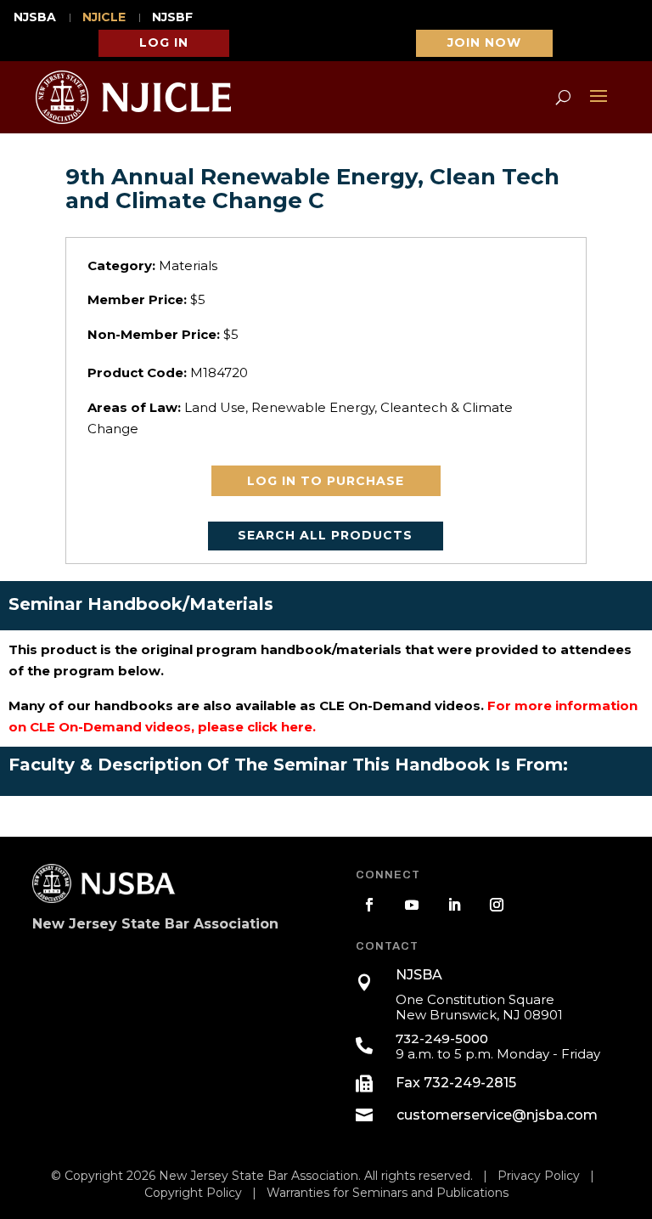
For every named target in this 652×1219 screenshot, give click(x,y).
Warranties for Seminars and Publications (388, 1192)
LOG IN (163, 42)
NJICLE (104, 18)
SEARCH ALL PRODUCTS (325, 535)
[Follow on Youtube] (411, 904)
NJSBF (172, 18)
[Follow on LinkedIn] (454, 904)
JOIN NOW (484, 42)
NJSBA (35, 18)
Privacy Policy (538, 1175)
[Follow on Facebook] (369, 904)
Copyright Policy (193, 1192)
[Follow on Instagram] (496, 904)
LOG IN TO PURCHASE (325, 480)
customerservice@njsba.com (497, 1115)
